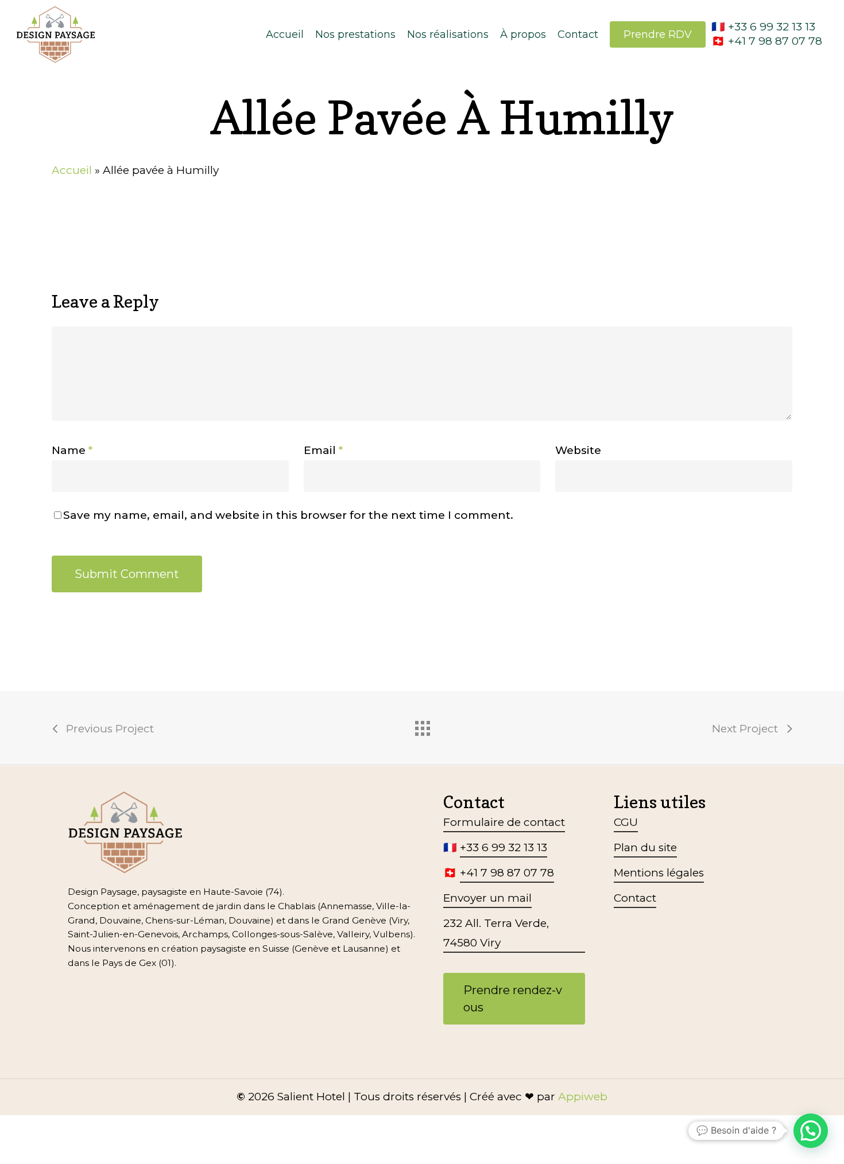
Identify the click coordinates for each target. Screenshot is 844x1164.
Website (578, 450)
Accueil (72, 170)
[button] (514, 998)
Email (323, 450)
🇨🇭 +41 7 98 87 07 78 (766, 41)
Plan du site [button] (645, 847)
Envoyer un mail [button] (487, 898)
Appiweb (582, 1096)
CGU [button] (626, 822)
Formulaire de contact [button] (504, 822)
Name (72, 450)
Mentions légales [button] (659, 872)
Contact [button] (635, 898)
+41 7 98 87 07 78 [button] (507, 872)
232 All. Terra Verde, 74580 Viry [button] (496, 933)
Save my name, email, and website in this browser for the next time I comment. (288, 515)
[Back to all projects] (422, 725)
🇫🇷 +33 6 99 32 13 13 (763, 26)
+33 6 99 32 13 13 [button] (503, 847)
